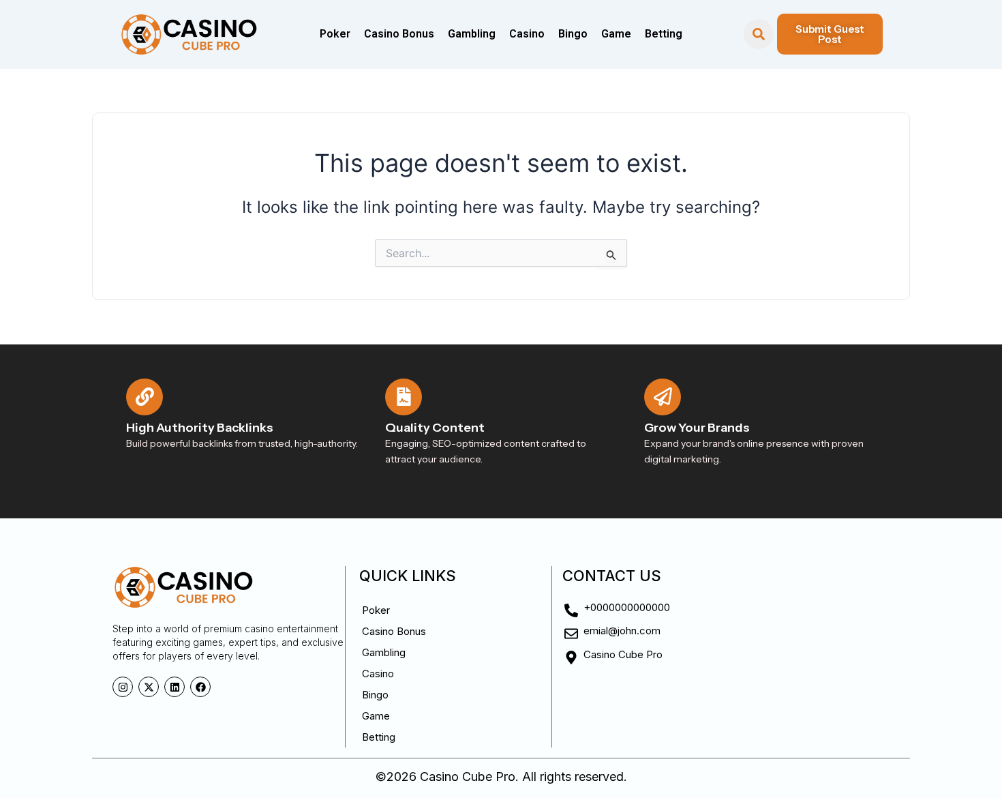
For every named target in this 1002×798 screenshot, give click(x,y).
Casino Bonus (399, 33)
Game (616, 33)
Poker (335, 33)
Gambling (472, 33)
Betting (663, 33)
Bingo (573, 33)
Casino (527, 33)
